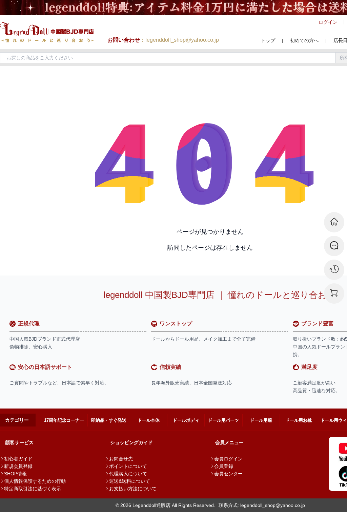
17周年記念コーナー (64, 420)
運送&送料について (129, 481)
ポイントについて (128, 466)
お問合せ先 (121, 458)
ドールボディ (186, 420)
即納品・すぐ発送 (108, 420)
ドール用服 (261, 420)
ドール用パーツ (223, 420)
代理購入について (128, 473)
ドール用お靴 (298, 420)
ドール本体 (149, 420)
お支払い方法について (133, 488)
